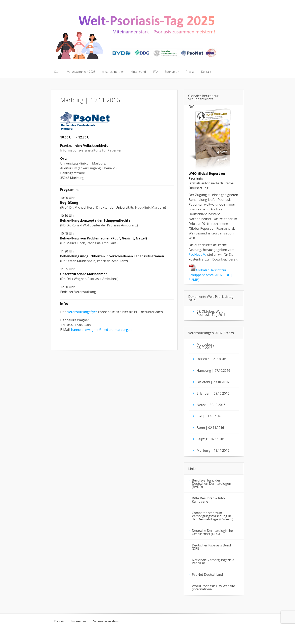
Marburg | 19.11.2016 (213, 450)
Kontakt (59, 621)
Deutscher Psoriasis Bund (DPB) (211, 547)
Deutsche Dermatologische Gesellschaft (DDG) (212, 532)
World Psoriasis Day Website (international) (213, 587)
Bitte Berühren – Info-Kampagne (208, 500)
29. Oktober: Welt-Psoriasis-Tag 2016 (211, 313)
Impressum (78, 621)
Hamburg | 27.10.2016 (213, 370)
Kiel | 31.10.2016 (209, 416)
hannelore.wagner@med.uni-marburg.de (101, 329)
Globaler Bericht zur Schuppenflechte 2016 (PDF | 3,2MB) (210, 275)
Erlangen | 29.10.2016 (213, 393)
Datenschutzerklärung (107, 621)
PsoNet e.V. (197, 254)
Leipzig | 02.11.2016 (212, 439)
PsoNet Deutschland (207, 574)
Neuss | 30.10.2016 (211, 405)
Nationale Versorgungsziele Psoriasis (213, 561)
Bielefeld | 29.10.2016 (213, 382)
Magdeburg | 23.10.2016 (207, 346)
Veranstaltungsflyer (82, 312)
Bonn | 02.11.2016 (210, 427)
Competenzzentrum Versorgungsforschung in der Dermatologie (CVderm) (212, 516)
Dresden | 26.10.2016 (213, 359)
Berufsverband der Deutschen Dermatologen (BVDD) (211, 483)
